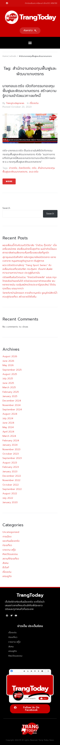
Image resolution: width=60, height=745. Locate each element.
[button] (30, 30)
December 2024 (11, 400)
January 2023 (9, 471)
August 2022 (9, 493)
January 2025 (9, 396)
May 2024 (8, 427)
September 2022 (12, 489)
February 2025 (10, 392)
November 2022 (11, 480)
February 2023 (10, 467)
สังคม (5, 563)
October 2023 (10, 454)
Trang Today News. (46, 740)
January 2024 (10, 445)
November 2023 (11, 449)
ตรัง (34, 168)
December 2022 (11, 476)
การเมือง (7, 536)
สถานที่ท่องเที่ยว (10, 558)
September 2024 (12, 409)
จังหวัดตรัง (24, 168)
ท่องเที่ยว (7, 545)
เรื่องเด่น (34, 103)
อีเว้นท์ (5, 567)
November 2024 (11, 405)
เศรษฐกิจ (7, 576)
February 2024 (10, 440)
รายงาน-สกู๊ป (9, 550)
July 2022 (7, 498)
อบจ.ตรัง (33, 171)
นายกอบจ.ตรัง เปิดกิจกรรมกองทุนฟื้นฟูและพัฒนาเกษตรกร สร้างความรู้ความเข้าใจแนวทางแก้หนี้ (29, 91)
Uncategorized (10, 532)
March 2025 (9, 387)
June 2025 (8, 383)
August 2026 (9, 356)
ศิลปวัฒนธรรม (10, 554)
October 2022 (10, 485)
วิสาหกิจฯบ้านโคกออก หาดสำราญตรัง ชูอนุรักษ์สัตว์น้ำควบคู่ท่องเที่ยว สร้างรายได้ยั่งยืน (29, 294)
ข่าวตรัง (13, 168)
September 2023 (12, 458)
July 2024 (7, 418)
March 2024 (9, 436)
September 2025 (12, 370)
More (9, 181)
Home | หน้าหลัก (9, 56)
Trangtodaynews (15, 103)
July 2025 (7, 378)
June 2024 (8, 423)
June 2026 (8, 361)
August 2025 (9, 374)
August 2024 (9, 414)
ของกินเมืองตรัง (11, 541)
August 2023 (9, 462)
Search (6, 208)
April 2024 (8, 431)
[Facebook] (7, 3)
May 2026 (8, 365)
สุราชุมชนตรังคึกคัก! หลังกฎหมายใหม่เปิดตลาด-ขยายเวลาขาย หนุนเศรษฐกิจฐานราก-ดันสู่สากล (29, 259)
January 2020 (10, 502)
